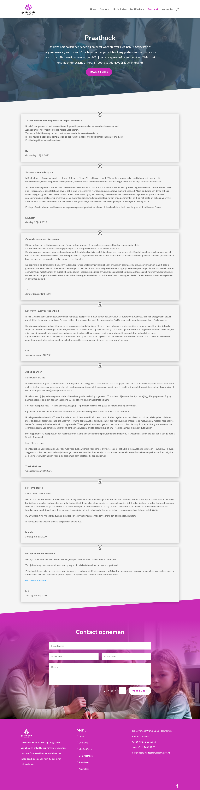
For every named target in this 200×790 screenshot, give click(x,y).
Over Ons (104, 9)
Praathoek (153, 9)
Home (93, 9)
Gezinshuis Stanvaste (35, 580)
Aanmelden (167, 9)
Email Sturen (99, 72)
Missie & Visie (120, 9)
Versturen (139, 690)
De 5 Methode (137, 9)
